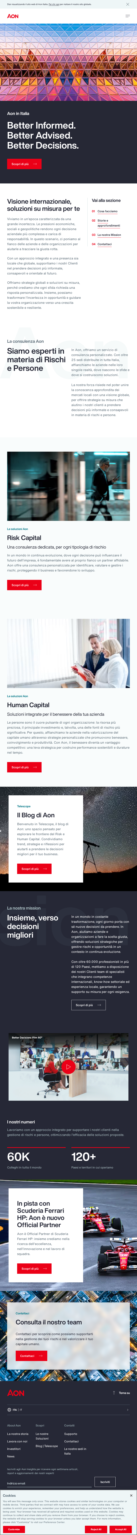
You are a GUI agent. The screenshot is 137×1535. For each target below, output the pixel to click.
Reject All (96, 1529)
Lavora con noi (17, 1441)
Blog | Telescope (47, 1446)
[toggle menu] (128, 16)
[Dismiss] (128, 4)
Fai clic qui (54, 4)
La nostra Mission (109, 235)
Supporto (70, 1434)
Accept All (120, 1529)
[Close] (131, 1495)
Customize (14, 1529)
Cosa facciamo (108, 211)
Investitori (14, 1449)
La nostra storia (17, 1434)
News (10, 1456)
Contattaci (105, 244)
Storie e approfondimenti (109, 223)
